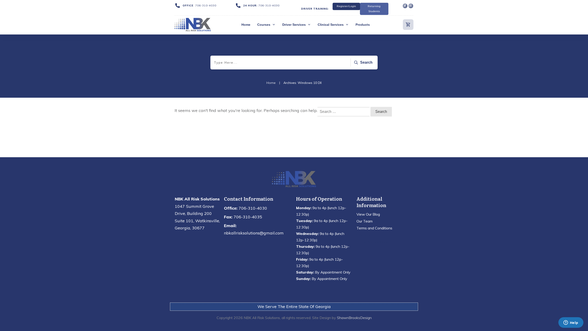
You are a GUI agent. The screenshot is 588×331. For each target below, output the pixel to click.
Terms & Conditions (372, 242)
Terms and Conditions (374, 228)
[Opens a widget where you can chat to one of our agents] (570, 323)
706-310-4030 (205, 5)
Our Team (364, 221)
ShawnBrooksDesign (354, 317)
